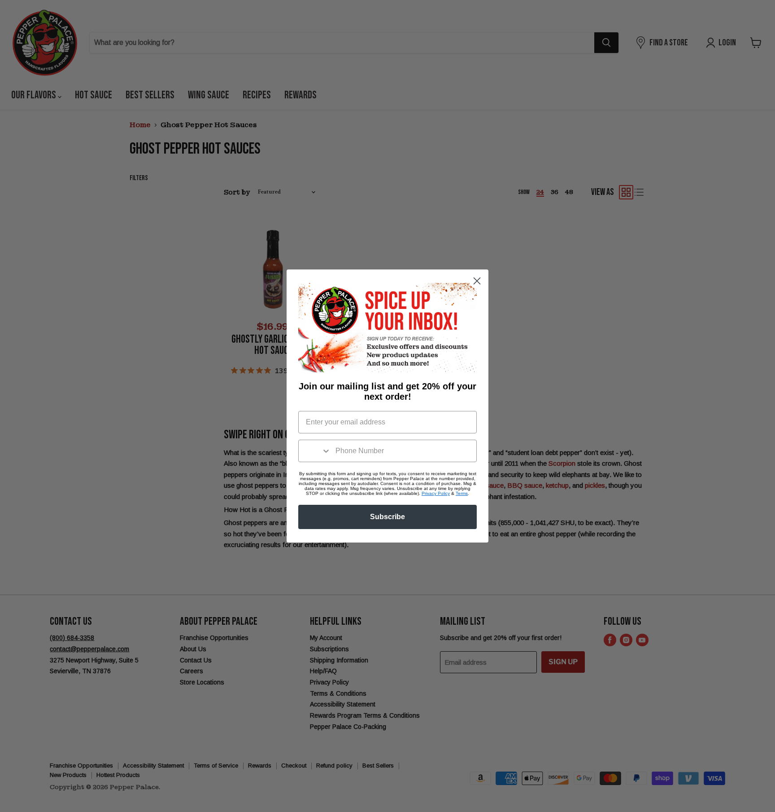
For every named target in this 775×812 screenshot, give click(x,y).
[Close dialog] (477, 281)
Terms (462, 493)
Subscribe (387, 517)
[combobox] (315, 451)
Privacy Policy (436, 493)
